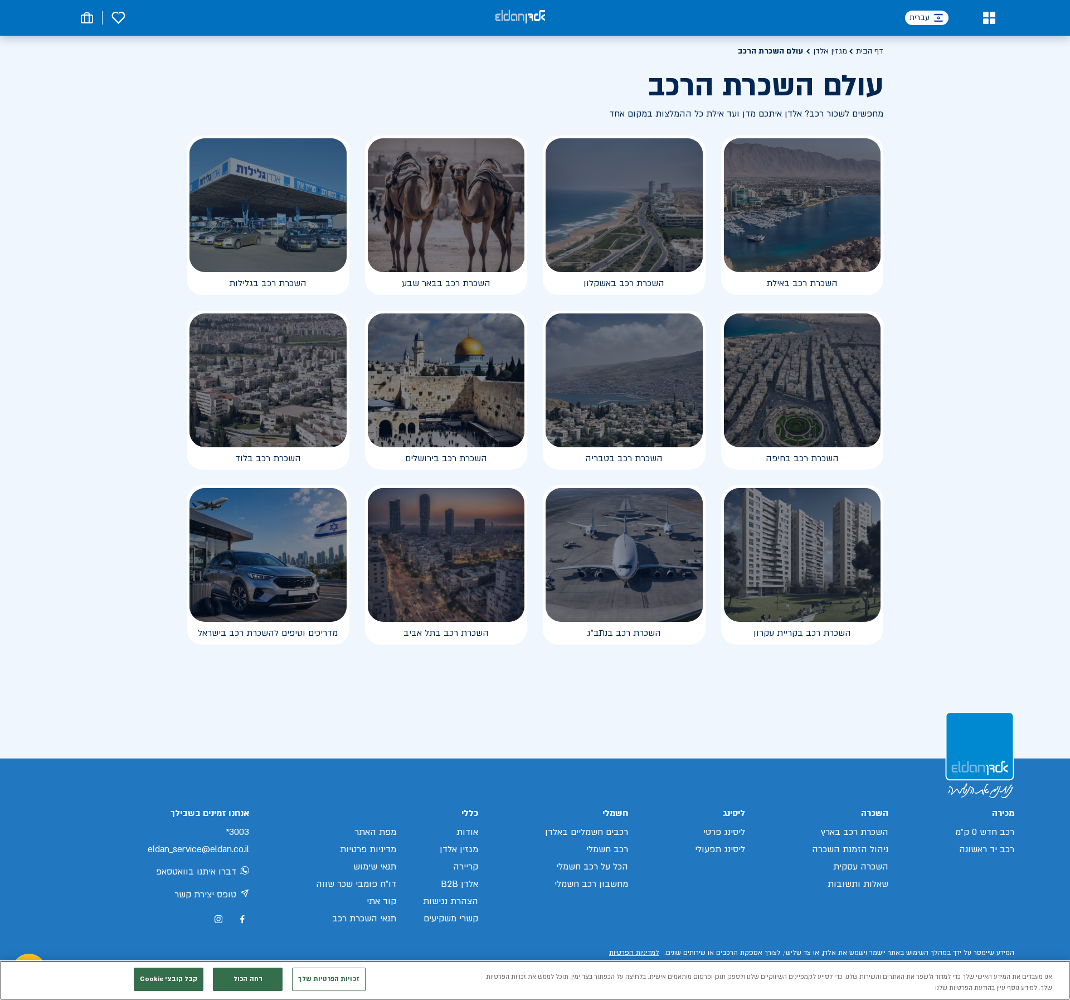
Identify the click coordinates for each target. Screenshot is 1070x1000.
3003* (237, 832)
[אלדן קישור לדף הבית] (520, 17)
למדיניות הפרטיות (634, 952)
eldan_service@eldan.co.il (198, 849)
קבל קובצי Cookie (168, 979)
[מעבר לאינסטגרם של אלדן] (218, 919)
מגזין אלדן (830, 51)
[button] (988, 18)
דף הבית (869, 51)
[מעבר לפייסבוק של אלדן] (242, 919)
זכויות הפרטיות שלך (328, 979)
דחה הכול (248, 979)
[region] (535, 980)
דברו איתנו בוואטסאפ (196, 872)
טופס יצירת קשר (205, 894)
